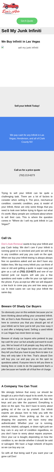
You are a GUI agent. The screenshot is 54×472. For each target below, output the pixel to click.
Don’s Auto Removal (12, 244)
